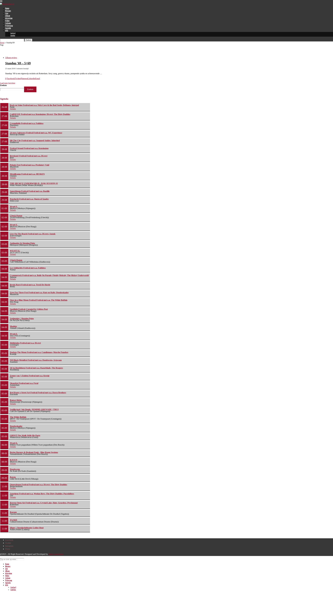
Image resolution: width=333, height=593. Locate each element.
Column (8, 23)
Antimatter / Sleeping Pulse (22, 318)
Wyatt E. (14, 206)
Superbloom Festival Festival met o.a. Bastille (30, 191)
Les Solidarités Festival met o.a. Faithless (28, 268)
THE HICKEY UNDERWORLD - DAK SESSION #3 (34, 183)
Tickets (13, 109)
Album (7, 16)
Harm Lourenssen (56, 554)
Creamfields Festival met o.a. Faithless (26, 123)
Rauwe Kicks (16, 400)
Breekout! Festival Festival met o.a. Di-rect (28, 156)
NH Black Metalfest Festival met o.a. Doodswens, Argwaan (36, 360)
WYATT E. (15, 251)
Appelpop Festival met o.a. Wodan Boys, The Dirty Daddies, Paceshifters (42, 494)
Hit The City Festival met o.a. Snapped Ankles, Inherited (35, 140)
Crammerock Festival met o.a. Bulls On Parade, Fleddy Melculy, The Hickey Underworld (49, 275)
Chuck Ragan (16, 216)
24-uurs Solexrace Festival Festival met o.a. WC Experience (36, 133)
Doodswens (15, 469)
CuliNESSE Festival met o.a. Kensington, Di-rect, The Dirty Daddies (40, 114)
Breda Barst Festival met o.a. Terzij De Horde (30, 285)
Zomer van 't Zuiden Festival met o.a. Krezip (29, 376)
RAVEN (13, 460)
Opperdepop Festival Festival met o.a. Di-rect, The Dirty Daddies (38, 484)
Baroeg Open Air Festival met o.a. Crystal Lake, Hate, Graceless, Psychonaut (44, 503)
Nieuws (8, 11)
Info (6, 31)
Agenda (8, 28)
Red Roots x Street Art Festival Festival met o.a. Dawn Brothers (38, 392)
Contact (13, 33)
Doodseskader (16, 426)
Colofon (12, 36)
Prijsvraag (9, 26)
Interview (8, 18)
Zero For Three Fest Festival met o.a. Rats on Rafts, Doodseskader (39, 292)
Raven (13, 477)
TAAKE (13, 520)
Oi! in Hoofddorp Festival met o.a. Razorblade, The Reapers (36, 368)
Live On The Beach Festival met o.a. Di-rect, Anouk (32, 234)
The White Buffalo (18, 417)
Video (7, 21)
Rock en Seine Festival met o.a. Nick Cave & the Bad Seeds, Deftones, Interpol (44, 105)
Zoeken (3, 85)
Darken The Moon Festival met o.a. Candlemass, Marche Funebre (39, 352)
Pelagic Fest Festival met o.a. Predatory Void (29, 165)
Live (6, 13)
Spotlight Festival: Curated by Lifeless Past (29, 309)
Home (7, 8)
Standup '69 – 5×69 (18, 63)
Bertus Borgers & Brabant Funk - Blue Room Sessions (34, 452)
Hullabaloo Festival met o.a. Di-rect (25, 343)
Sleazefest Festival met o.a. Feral (24, 383)
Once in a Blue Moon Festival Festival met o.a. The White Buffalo (38, 300)
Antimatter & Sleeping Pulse (22, 243)
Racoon (13, 512)
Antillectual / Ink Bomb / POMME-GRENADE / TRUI (34, 409)
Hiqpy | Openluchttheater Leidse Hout (27, 528)
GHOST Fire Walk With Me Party (25, 435)
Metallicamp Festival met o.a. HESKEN (27, 174)
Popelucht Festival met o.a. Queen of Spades (29, 199)
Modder (13, 326)
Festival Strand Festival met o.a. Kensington (29, 148)
